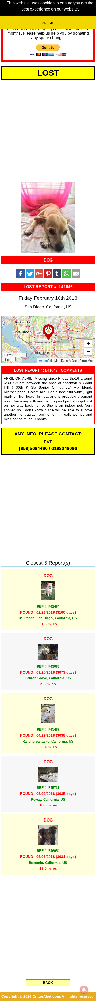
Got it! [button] (48, 23)
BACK (48, 982)
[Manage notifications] (84, 990)
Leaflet (47, 360)
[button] (48, 332)
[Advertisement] (48, 130)
